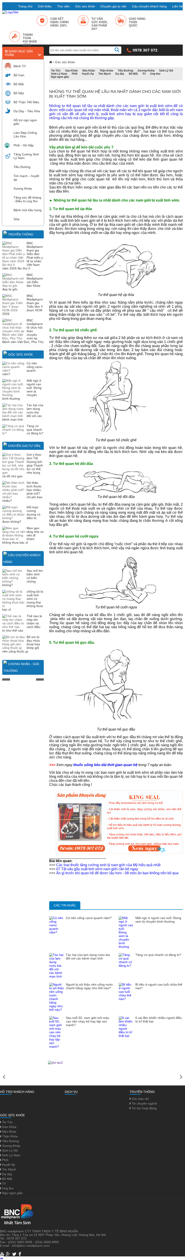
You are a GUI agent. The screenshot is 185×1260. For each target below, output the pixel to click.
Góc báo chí (140, 1099)
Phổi (74, 73)
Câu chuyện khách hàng (149, 6)
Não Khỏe (88, 70)
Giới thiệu (45, 6)
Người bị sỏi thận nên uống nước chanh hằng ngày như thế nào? (89, 986)
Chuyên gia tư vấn (113, 6)
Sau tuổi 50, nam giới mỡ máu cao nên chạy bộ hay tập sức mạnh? (87, 1021)
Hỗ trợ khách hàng (17, 1092)
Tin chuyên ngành (144, 1103)
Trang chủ (25, 6)
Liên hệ (177, 6)
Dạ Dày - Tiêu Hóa (27, 111)
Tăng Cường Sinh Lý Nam (26, 156)
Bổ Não (19, 93)
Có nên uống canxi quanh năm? (89, 918)
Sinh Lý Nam (59, 73)
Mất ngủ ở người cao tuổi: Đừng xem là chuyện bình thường (158, 919)
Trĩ (144, 73)
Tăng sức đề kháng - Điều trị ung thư (27, 199)
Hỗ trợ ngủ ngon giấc (25, 122)
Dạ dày (119, 73)
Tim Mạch (104, 73)
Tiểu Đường (22, 167)
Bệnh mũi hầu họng (28, 210)
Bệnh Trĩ (20, 66)
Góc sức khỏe (85, 6)
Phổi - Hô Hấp (24, 145)
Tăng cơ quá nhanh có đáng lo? (35, 429)
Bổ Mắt (19, 84)
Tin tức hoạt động (144, 1108)
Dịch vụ (71, 1092)
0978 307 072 (145, 50)
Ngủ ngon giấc (60, 76)
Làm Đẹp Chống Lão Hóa (25, 134)
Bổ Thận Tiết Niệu (26, 102)
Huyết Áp (88, 73)
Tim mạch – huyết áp (26, 177)
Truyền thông (20, 234)
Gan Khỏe (71, 70)
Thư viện (63, 6)
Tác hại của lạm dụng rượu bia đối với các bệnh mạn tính (88, 956)
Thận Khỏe (106, 70)
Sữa (16, 219)
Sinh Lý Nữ (166, 70)
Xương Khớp (23, 188)
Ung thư (155, 73)
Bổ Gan (19, 75)
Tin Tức (56, 70)
